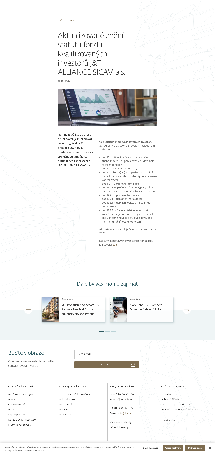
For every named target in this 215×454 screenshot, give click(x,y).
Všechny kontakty (120, 422)
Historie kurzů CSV (19, 425)
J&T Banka (65, 410)
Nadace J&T (66, 415)
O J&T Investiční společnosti (75, 394)
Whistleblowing (119, 427)
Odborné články (170, 399)
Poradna (13, 410)
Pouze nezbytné (173, 448)
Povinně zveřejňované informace (180, 410)
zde (114, 245)
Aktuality (166, 394)
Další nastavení (151, 448)
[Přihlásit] (202, 420)
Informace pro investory (175, 405)
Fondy (12, 399)
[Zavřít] (210, 448)
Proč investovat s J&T (21, 394)
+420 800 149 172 (121, 408)
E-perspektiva (16, 415)
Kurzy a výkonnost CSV (22, 420)
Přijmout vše (195, 448)
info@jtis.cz (124, 413)
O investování (16, 405)
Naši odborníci (67, 399)
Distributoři (66, 405)
